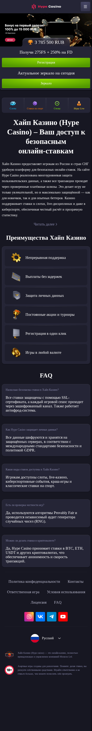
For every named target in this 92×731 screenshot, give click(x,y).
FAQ (46, 635)
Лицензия (72, 624)
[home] (46, 6)
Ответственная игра (59, 614)
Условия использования (33, 624)
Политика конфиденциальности (46, 603)
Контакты (23, 614)
